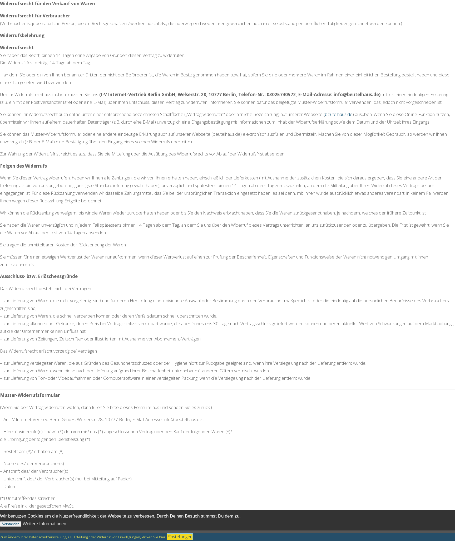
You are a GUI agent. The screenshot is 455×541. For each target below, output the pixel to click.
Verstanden (10, 524)
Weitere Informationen (44, 523)
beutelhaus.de (339, 114)
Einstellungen (179, 537)
